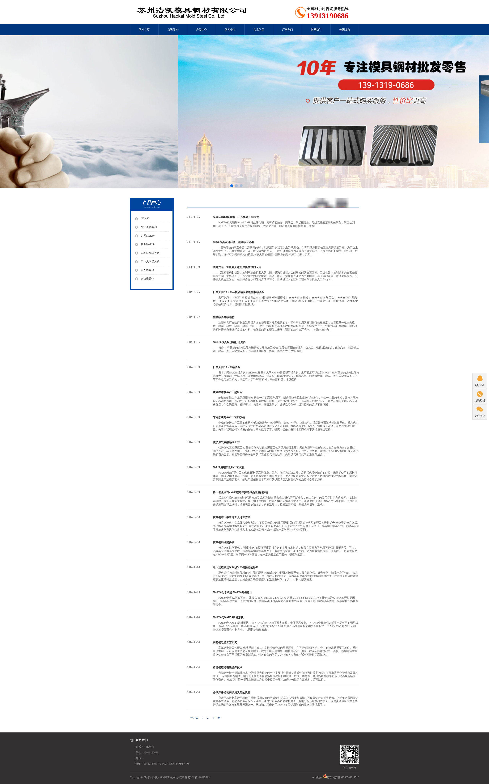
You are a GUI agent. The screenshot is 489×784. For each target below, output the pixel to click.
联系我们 (316, 29)
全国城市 (344, 29)
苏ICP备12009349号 (199, 777)
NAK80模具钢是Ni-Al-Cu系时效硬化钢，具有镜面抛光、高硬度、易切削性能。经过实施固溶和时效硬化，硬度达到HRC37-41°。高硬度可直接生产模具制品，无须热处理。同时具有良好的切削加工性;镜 (284, 221)
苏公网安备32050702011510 (343, 777)
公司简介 (173, 29)
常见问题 (258, 29)
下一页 (216, 718)
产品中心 (201, 29)
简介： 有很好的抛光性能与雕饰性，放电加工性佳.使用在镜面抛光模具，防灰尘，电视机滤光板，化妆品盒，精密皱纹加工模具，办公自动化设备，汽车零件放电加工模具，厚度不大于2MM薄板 (286, 346)
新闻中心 (230, 29)
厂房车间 (287, 29)
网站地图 (317, 777)
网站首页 (144, 29)
